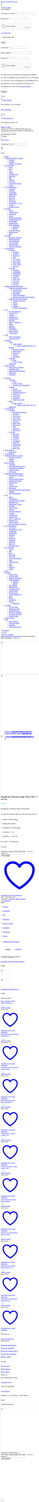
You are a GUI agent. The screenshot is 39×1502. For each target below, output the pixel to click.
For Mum (12, 250)
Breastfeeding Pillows (20, 412)
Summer (11, 347)
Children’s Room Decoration (14, 286)
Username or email (8, 13)
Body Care (16, 279)
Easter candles (17, 344)
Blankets (15, 582)
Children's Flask (14, 470)
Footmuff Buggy (14, 241)
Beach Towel (17, 351)
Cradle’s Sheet (13, 212)
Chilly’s (11, 185)
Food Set (11, 180)
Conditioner (12, 192)
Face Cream (16, 261)
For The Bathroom (11, 187)
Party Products (9, 450)
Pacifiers (11, 162)
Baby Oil (12, 198)
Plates (10, 167)
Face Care (16, 281)
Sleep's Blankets (14, 580)
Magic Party (12, 452)
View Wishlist (6, 110)
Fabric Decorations (19, 295)
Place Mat (12, 176)
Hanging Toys (13, 520)
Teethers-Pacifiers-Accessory (14, 158)
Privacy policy (6, 1357)
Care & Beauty (9, 248)
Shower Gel (16, 255)
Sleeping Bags (13, 223)
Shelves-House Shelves (20, 308)
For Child (12, 268)
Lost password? (6, 33)
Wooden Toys (13, 317)
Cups (10, 171)
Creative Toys (13, 313)
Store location (5, 1391)
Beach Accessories (19, 349)
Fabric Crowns (13, 331)
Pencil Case (12, 373)
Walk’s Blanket (13, 245)
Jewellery (16, 254)
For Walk (8, 236)
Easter (11, 342)
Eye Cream (16, 259)
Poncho (15, 355)
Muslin (15, 228)
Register (4, 91)
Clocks (15, 304)
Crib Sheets (12, 214)
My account (5, 1366)
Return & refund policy (9, 1351)
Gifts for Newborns (15, 337)
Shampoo (12, 191)
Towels (11, 205)
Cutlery (11, 173)
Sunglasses (16, 356)
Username (5, 48)
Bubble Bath (13, 194)
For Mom (12, 625)
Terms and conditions (8, 1354)
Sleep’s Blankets (14, 225)
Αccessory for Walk (15, 246)
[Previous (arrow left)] (1, 1500)
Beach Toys (16, 353)
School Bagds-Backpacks (17, 371)
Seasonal (7, 340)
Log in (3, 42)
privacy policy (25, 86)
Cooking (11, 315)
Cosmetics (12, 189)
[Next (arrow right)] (3, 1500)
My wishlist (5, 1372)
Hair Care (16, 283)
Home (7, 156)
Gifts (6, 335)
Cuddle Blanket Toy (15, 219)
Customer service (6, 1382)
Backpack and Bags (15, 237)
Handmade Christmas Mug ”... (10, 989)
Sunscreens (16, 396)
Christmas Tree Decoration (21, 385)
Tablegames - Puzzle (15, 504)
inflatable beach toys (19, 392)
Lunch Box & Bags (15, 183)
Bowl (10, 169)
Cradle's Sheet (13, 591)
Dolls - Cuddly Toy (15, 519)
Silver (6, 571)
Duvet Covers (13, 593)
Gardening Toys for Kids (17, 501)
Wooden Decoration (19, 301)
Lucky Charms (17, 362)
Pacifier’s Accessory (15, 164)
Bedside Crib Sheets (15, 218)
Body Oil (16, 277)
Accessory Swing (14, 230)
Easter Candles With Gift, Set (26, 346)
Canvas (15, 302)
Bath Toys (12, 200)
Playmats (11, 320)
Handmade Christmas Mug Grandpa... (13, 961)
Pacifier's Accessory (15, 457)
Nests (10, 234)
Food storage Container (16, 367)
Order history (5, 1369)
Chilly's (11, 549)
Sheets (11, 216)
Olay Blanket (13, 329)
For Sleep (8, 209)
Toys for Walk (13, 243)
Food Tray (12, 182)
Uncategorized (9, 454)
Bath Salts (12, 196)
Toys (6, 310)
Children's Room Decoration (14, 473)
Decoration (16, 293)
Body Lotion (17, 264)
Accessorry (12, 201)
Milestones (16, 227)
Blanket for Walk (14, 239)
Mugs (14, 360)
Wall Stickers (17, 292)
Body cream (16, 263)
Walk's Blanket (13, 616)
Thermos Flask (13, 174)
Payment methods (7, 1348)
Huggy (11, 210)
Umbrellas (12, 375)
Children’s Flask (14, 369)
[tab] (11, 942)
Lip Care (15, 266)
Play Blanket (13, 221)
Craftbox (18, 949)
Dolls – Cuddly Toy (15, 322)
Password (5, 19)
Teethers (11, 160)
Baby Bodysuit (13, 621)
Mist (14, 257)
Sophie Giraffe (9, 618)
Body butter (16, 423)
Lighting (15, 306)
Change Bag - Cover (15, 529)
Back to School (9, 365)
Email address (7, 53)
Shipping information (8, 1345)
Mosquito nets (13, 232)
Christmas (12, 358)
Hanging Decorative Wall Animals (23, 297)
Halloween (12, 364)
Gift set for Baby (14, 338)
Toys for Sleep (13, 576)
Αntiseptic (16, 252)
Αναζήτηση (4, 144)
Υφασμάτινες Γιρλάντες (16, 475)
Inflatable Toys (13, 319)
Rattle (10, 324)
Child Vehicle (13, 333)
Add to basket (6, 855)
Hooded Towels (14, 207)
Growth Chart (17, 290)
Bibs (10, 178)
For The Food (9, 165)
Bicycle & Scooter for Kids (17, 524)
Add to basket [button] (6, 1008)
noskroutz (7, 901)
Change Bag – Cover (15, 203)
